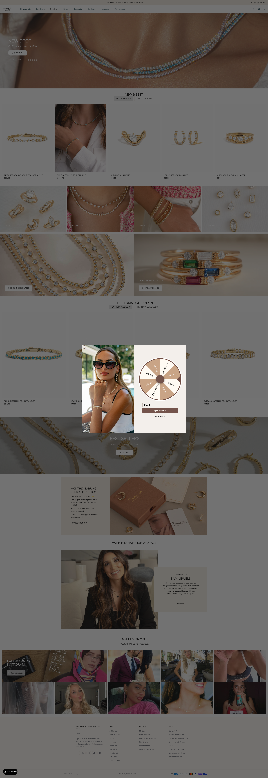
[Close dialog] (83, 347)
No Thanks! (160, 416)
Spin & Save (160, 410)
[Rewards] (10, 772)
